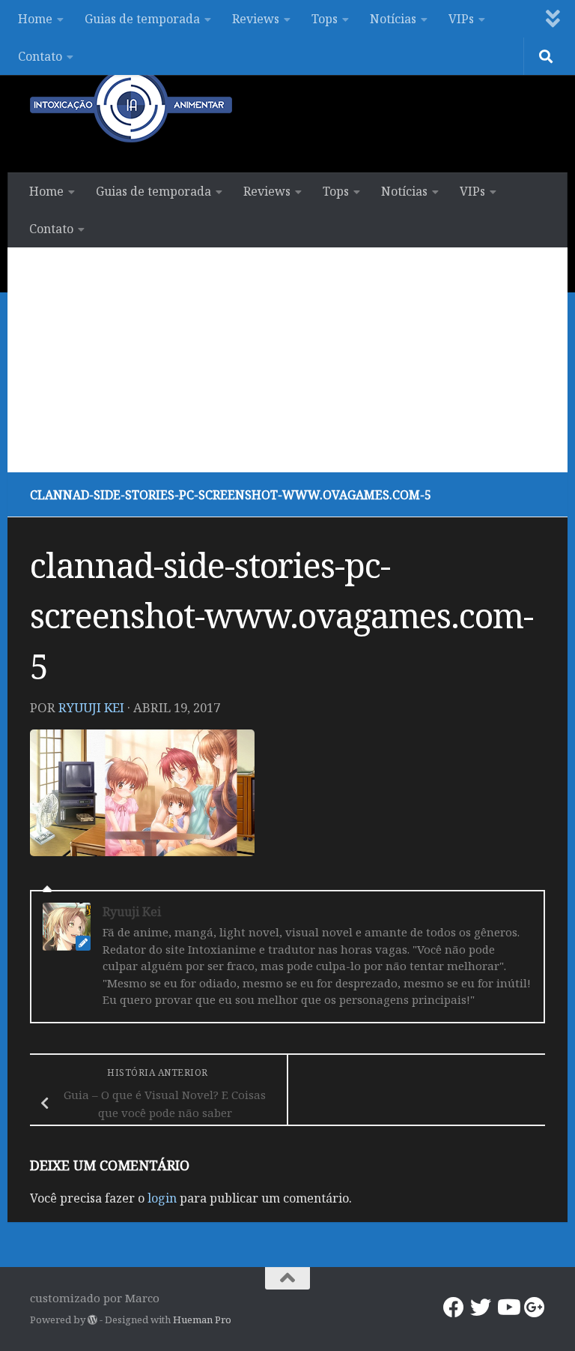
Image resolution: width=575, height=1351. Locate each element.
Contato (40, 56)
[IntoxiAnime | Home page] (131, 104)
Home (35, 18)
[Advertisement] (287, 360)
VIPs (461, 18)
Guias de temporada (142, 18)
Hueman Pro (202, 1319)
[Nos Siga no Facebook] (453, 1307)
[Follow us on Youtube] (507, 1307)
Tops (324, 18)
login (162, 1198)
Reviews (255, 18)
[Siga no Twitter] (480, 1307)
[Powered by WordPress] (92, 1320)
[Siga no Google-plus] (534, 1307)
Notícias (393, 18)
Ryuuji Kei (91, 707)
